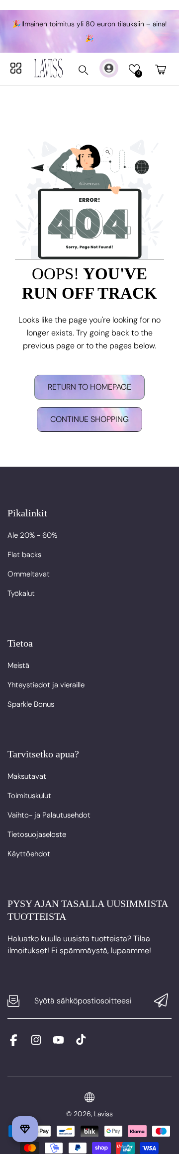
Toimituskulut (29, 796)
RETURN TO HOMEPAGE (89, 387)
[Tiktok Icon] (81, 1043)
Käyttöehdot (28, 854)
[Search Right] (83, 70)
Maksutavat (26, 776)
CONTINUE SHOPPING (89, 419)
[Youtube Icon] (58, 1043)
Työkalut (21, 593)
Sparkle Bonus (30, 704)
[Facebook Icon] (13, 1043)
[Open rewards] (25, 1129)
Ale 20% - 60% (32, 535)
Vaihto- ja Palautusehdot (48, 815)
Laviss (103, 1113)
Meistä (18, 665)
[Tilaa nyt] (161, 1001)
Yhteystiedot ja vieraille (46, 685)
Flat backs (24, 555)
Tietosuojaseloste (36, 834)
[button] (134, 69)
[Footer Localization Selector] (89, 1097)
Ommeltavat (28, 574)
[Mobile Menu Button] (15, 68)
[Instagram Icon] (36, 1043)
